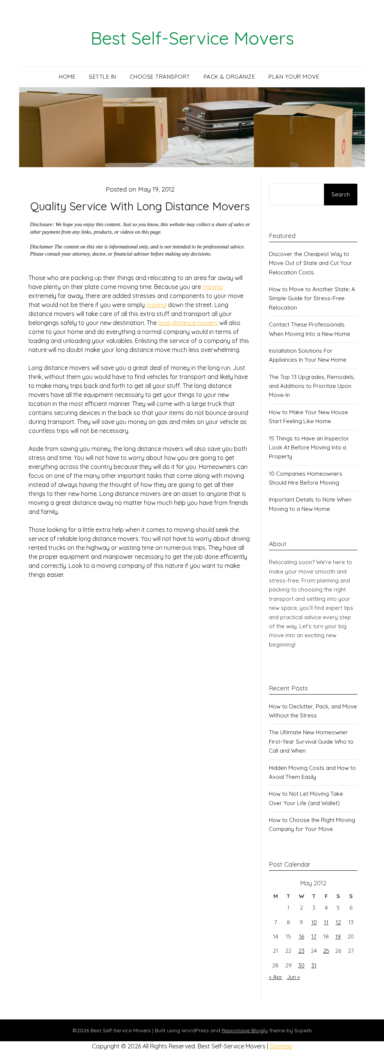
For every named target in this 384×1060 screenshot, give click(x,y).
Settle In (102, 76)
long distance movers (188, 322)
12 (338, 922)
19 (338, 936)
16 (301, 936)
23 (301, 950)
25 (326, 950)
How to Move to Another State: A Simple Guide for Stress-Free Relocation (312, 298)
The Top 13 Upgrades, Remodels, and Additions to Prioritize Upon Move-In (312, 386)
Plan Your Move (293, 76)
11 (326, 922)
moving (212, 286)
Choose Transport (160, 76)
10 (314, 922)
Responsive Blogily (245, 1030)
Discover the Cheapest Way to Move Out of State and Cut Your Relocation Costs (310, 263)
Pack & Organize (229, 76)
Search (341, 194)
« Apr (275, 977)
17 (313, 936)
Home (67, 76)
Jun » (293, 977)
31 (313, 965)
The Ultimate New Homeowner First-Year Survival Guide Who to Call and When (311, 741)
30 (301, 965)
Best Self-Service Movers (192, 38)
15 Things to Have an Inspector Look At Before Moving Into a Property (309, 447)
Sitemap (281, 1046)
